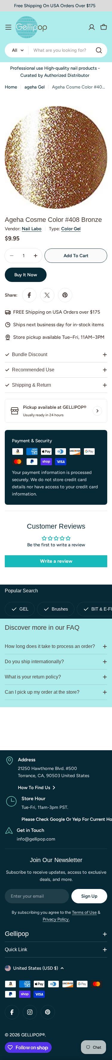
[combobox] (56, 50)
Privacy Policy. (56, 919)
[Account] (91, 27)
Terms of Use (84, 912)
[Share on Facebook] (29, 295)
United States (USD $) (35, 968)
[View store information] (97, 411)
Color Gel (71, 228)
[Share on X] (47, 295)
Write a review (56, 561)
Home (11, 87)
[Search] (98, 50)
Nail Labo (32, 228)
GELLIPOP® (33, 1035)
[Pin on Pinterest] (65, 295)
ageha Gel (34, 87)
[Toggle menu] (8, 27)
